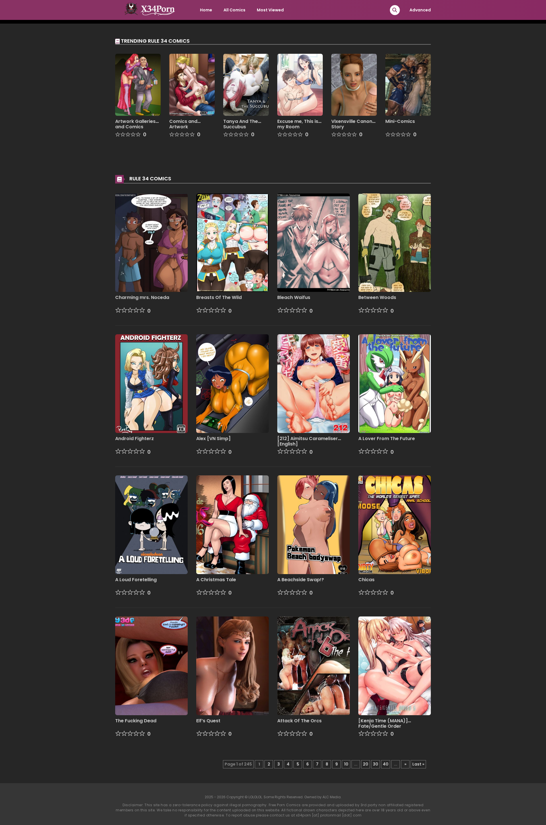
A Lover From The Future (386, 438)
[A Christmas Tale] (232, 524)
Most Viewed (270, 10)
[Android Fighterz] (151, 383)
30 (375, 764)
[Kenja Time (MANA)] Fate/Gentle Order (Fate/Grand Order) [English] (392, 726)
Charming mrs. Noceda (142, 297)
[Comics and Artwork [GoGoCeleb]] (192, 84)
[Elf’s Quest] (232, 665)
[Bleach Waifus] (313, 242)
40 (385, 764)
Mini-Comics (400, 121)
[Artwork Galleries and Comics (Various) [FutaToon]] (138, 84)
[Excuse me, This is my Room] (300, 84)
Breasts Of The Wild (219, 297)
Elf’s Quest (208, 720)
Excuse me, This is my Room (297, 124)
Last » (418, 764)
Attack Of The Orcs (299, 720)
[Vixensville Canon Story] (354, 84)
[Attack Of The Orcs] (313, 665)
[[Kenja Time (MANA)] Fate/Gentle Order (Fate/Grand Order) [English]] (394, 665)
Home (206, 10)
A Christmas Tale (216, 579)
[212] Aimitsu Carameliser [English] (307, 441)
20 (365, 764)
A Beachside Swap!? (300, 579)
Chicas (366, 579)
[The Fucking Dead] (151, 665)
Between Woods (377, 297)
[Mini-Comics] (408, 84)
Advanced (420, 10)
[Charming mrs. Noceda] (151, 242)
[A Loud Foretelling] (151, 524)
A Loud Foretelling (136, 579)
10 (346, 764)
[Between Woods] (394, 242)
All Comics (234, 10)
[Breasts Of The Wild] (232, 242)
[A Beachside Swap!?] (313, 524)
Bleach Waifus (293, 297)
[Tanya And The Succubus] (246, 84)
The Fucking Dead (135, 720)
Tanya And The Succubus (240, 124)
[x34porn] (148, 10)
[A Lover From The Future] (394, 383)
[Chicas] (394, 524)
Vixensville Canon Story (351, 124)
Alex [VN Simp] (213, 438)
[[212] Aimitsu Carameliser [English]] (313, 383)
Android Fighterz (134, 438)
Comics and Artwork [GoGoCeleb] (185, 126)
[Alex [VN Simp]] (232, 383)
